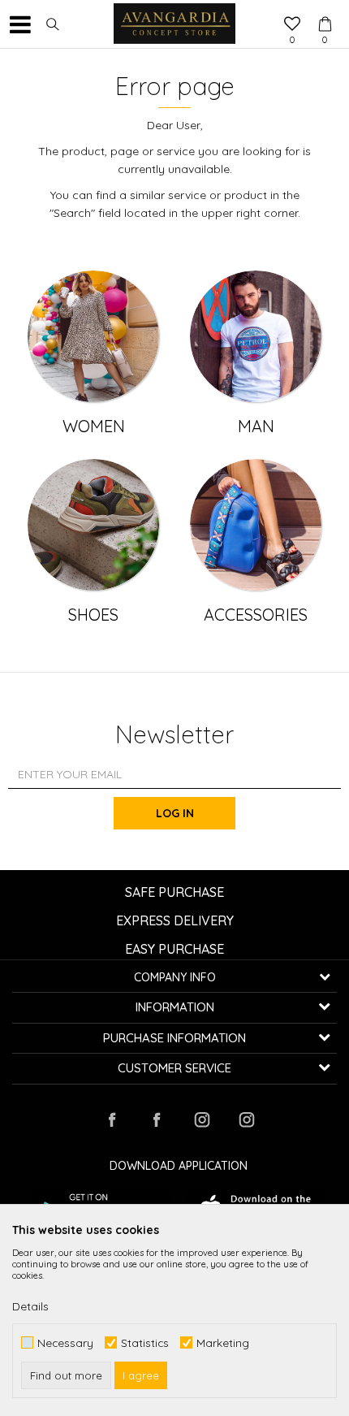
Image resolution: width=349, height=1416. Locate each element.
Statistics (145, 1342)
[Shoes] (93, 525)
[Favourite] (292, 25)
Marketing (222, 1342)
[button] (53, 24)
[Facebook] (112, 1119)
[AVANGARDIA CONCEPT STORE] (174, 24)
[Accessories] (255, 525)
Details (30, 1306)
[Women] (93, 336)
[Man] (255, 336)
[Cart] (324, 9)
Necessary (65, 1342)
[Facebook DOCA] (156, 1119)
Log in (175, 813)
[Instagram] (201, 1119)
